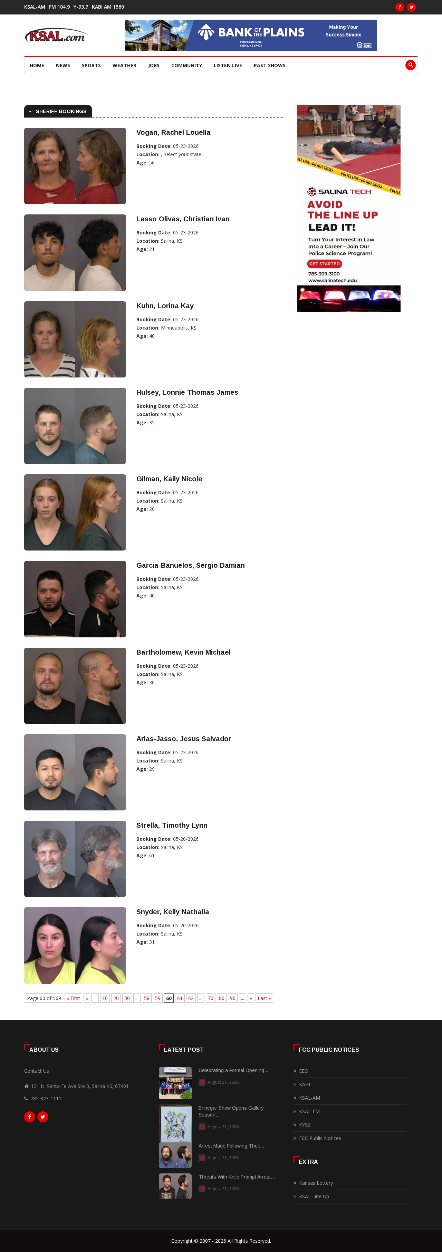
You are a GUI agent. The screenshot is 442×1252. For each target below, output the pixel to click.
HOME (37, 65)
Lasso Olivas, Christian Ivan (183, 219)
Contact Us (36, 1071)
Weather (124, 65)
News (63, 65)
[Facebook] (399, 7)
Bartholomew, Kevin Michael (183, 652)
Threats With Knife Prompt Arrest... (237, 1177)
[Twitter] (411, 7)
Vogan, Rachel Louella (173, 132)
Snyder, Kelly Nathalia (172, 912)
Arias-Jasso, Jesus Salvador (183, 739)
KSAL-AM (34, 7)
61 (180, 998)
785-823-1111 (45, 1098)
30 (127, 998)
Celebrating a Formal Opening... (233, 1070)
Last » (264, 998)
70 (210, 998)
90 (233, 998)
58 (147, 998)
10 (105, 998)
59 (158, 998)
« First (73, 998)
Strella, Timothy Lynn (172, 825)
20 (116, 998)
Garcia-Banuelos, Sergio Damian (190, 565)
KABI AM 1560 (108, 7)
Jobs (154, 65)
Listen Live (228, 65)
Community (186, 65)
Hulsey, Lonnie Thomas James (187, 392)
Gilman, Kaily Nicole (169, 479)
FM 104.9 (59, 7)
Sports (91, 65)
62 (191, 998)
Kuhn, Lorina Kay (165, 306)
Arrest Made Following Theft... (231, 1146)
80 (221, 998)
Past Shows (270, 65)
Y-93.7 (81, 7)
